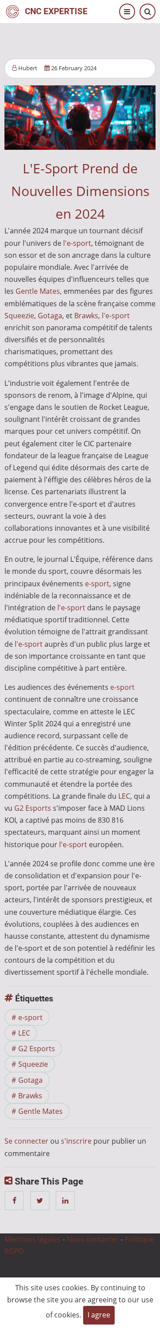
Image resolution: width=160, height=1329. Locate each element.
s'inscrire (76, 1141)
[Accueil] (12, 11)
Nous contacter (93, 1239)
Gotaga (50, 315)
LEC (124, 796)
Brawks (86, 315)
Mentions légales (32, 1239)
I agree (99, 1315)
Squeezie (19, 315)
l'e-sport (77, 243)
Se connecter (26, 1141)
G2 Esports (32, 808)
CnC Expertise (56, 11)
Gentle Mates (38, 291)
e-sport (97, 583)
